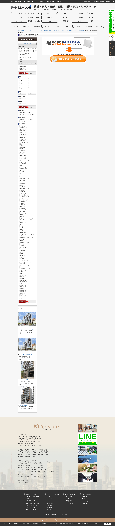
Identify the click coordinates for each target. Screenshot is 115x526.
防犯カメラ (23, 240)
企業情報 (78, 26)
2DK (30, 82)
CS (21, 224)
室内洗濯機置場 (24, 168)
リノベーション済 (25, 135)
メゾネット (23, 173)
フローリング (24, 170)
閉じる (107, 523)
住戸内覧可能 (24, 247)
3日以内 (22, 114)
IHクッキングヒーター (26, 268)
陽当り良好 (23, 131)
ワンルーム (22, 79)
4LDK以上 (22, 88)
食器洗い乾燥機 (24, 195)
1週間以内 (31, 114)
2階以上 (22, 252)
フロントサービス (25, 244)
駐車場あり (23, 250)
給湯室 (22, 293)
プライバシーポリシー (64, 514)
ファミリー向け (24, 167)
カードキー (23, 154)
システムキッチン (25, 196)
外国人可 (23, 157)
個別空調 (23, 288)
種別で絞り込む (27, 43)
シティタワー (50, 498)
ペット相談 (23, 258)
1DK (21, 80)
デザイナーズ (24, 134)
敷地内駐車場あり (69, 500)
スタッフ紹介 (47, 26)
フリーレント (24, 152)
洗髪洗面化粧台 (24, 208)
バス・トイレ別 (24, 200)
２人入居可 (23, 140)
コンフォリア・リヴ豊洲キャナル (26, 329)
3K (29, 83)
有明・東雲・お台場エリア (32, 500)
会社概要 (47, 514)
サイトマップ (85, 502)
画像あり (22, 119)
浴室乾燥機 (23, 203)
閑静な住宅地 (24, 132)
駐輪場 (22, 185)
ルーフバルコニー (25, 178)
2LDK (21, 83)
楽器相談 (23, 129)
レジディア (49, 505)
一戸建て (22, 59)
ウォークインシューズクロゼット (27, 220)
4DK (30, 87)
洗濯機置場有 (24, 190)
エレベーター (24, 181)
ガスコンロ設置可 (25, 158)
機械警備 (23, 295)
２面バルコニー (24, 263)
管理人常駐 (23, 147)
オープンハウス (24, 155)
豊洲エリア (28, 498)
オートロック (24, 232)
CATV (22, 227)
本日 (30, 112)
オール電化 (23, 180)
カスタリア (49, 509)
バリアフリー (24, 142)
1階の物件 (23, 275)
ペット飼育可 (24, 126)
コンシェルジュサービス (26, 249)
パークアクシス (50, 502)
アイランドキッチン (25, 270)
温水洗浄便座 (24, 204)
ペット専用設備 (24, 127)
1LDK (30, 80)
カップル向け (24, 163)
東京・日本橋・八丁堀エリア (32, 503)
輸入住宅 (23, 277)
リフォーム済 (24, 260)
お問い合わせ (99, 26)
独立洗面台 (23, 211)
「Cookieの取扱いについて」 (85, 523)
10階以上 (23, 272)
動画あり (31, 119)
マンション (28, 57)
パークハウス (50, 500)
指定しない (22, 112)
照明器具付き (24, 183)
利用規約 (72, 514)
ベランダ (23, 175)
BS (21, 226)
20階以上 (23, 273)
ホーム (16, 26)
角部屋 (22, 257)
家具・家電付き (24, 188)
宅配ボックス (24, 235)
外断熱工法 (23, 298)
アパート (22, 57)
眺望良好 (23, 149)
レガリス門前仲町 (23, 405)
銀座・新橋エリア (30, 502)
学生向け (23, 162)
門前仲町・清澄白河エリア (32, 509)
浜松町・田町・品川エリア (32, 507)
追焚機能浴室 (24, 201)
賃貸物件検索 (26, 26)
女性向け (23, 165)
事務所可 (23, 139)
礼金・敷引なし (24, 68)
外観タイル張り (24, 191)
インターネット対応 (25, 230)
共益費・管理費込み (25, 69)
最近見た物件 (87, 1)
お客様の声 (68, 26)
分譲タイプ (23, 145)
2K (20, 82)
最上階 (22, 254)
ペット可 (67, 498)
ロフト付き (23, 172)
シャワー (23, 209)
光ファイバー (24, 229)
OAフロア (23, 296)
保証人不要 (23, 137)
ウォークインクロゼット (26, 218)
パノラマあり (23, 121)
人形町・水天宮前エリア (31, 505)
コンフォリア (50, 507)
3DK (21, 85)
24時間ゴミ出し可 (25, 245)
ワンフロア (23, 281)
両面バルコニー (24, 267)
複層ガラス (23, 278)
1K (29, 79)
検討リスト (96, 1)
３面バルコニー (24, 265)
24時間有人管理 (24, 242)
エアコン (23, 213)
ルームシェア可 (24, 160)
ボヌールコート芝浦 (23, 379)
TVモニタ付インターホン (27, 234)
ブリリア (49, 496)
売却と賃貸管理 (88, 26)
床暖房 (22, 214)
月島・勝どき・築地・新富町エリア (34, 496)
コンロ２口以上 (24, 193)
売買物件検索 (37, 26)
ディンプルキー (24, 239)
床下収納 (23, 216)
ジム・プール (68, 502)
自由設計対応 (24, 280)
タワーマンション (69, 496)
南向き (22, 255)
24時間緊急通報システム (26, 237)
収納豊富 (23, 222)
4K (20, 87)
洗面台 (22, 206)
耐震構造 (23, 291)
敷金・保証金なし (24, 66)
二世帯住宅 (23, 150)
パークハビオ (50, 503)
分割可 (22, 144)
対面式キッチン (24, 198)
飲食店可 (23, 285)
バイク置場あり (24, 186)
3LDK (30, 85)
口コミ (57, 26)
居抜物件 (23, 286)
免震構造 (23, 290)
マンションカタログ (86, 500)
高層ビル (23, 283)
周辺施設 (84, 498)
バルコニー (23, 177)
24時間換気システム (25, 262)
